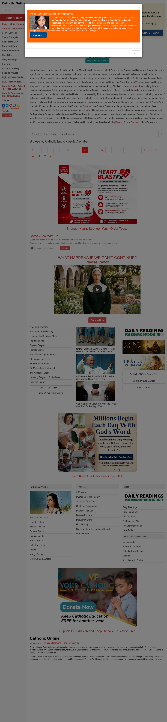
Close (136, 52)
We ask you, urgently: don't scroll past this (51, 13)
